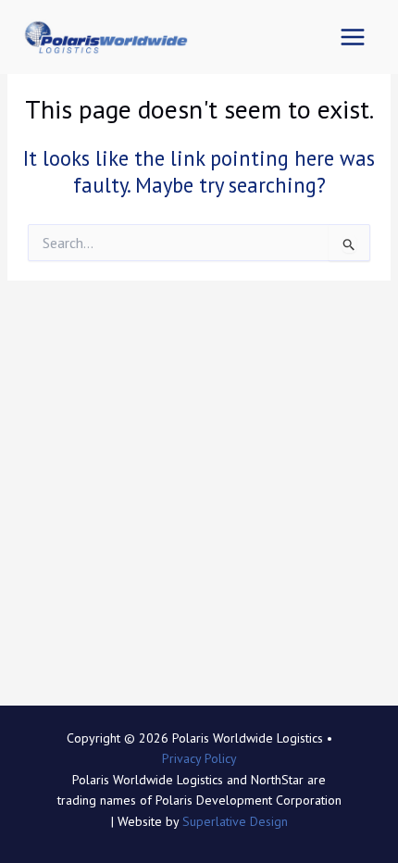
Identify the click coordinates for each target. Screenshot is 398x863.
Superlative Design (235, 821)
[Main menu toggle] (352, 37)
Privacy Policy (199, 758)
